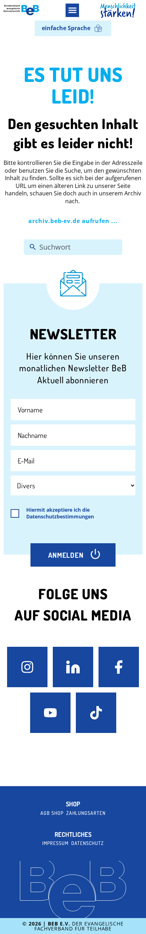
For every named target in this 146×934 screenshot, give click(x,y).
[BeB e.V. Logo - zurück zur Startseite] (21, 10)
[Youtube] (50, 713)
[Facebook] (119, 667)
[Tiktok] (96, 713)
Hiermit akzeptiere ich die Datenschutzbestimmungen (60, 513)
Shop (73, 804)
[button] (72, 10)
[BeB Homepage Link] (118, 10)
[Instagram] (27, 667)
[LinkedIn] (73, 667)
